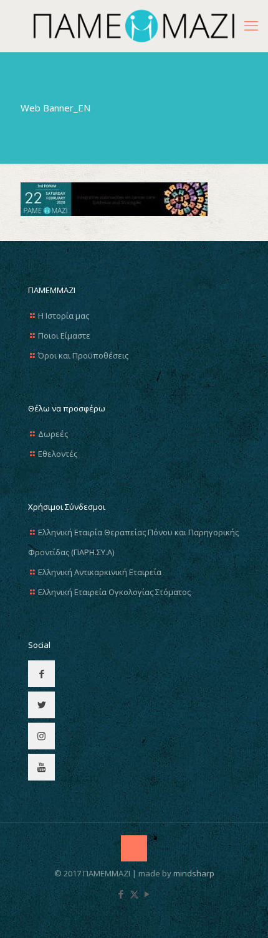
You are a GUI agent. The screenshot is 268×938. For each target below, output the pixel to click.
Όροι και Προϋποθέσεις (83, 355)
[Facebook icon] (121, 894)
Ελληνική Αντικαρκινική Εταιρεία (99, 572)
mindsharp (193, 873)
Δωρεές (53, 433)
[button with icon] (41, 673)
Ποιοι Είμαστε (64, 335)
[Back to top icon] (134, 848)
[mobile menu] (251, 24)
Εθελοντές (57, 453)
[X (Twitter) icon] (134, 894)
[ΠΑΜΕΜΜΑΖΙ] (134, 25)
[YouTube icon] (147, 894)
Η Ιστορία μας (63, 315)
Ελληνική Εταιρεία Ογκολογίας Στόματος (114, 592)
